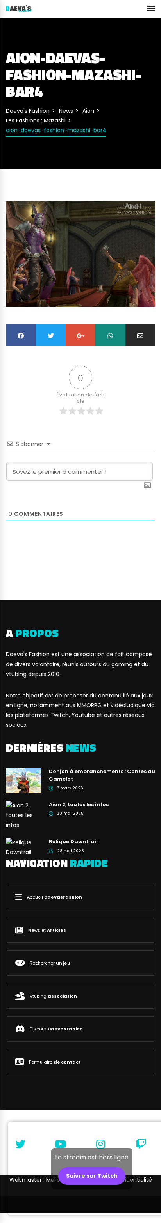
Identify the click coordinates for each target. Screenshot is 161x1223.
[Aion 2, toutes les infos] (23, 815)
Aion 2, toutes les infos (79, 804)
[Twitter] (50, 335)
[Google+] (80, 335)
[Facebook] (21, 335)
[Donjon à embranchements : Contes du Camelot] (23, 780)
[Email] (140, 335)
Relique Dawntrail (73, 841)
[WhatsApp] (110, 335)
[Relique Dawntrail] (23, 847)
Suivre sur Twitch (92, 1176)
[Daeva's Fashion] (19, 8)
